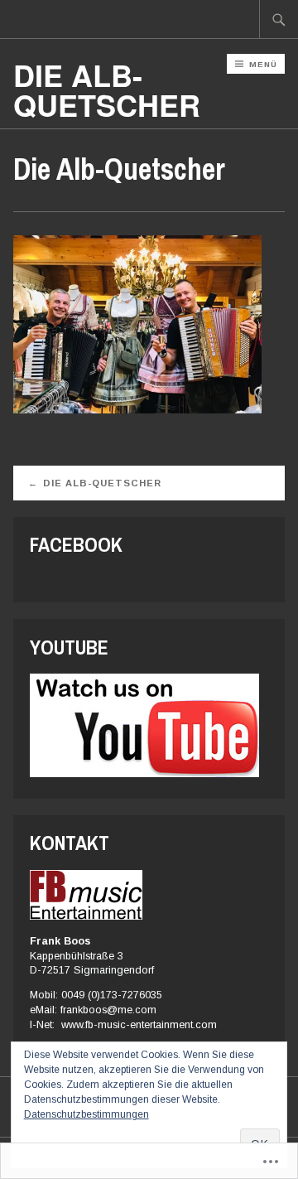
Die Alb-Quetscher (102, 483)
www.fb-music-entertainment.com (139, 1025)
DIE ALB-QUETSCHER (106, 89)
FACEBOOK (76, 544)
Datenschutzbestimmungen (86, 1114)
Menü (263, 64)
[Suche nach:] (279, 19)
